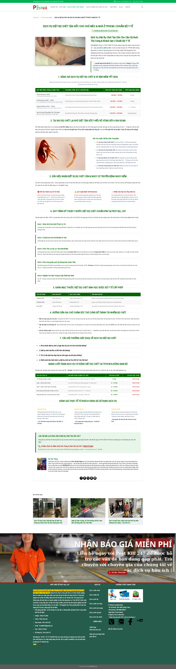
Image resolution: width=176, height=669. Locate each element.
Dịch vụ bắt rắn (94, 599)
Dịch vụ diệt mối (94, 595)
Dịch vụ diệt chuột (94, 590)
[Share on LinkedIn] (95, 478)
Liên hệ (127, 7)
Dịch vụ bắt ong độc (95, 612)
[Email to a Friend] (88, 478)
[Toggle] (37, 346)
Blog (121, 7)
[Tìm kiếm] (142, 7)
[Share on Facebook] (81, 478)
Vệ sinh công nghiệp (46, 17)
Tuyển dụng (92, 627)
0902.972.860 (88, 446)
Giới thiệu (62, 7)
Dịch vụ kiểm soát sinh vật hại (96, 7)
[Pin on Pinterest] (91, 478)
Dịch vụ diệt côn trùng (75, 7)
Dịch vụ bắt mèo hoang (96, 608)
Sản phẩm (113, 7)
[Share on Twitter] (84, 478)
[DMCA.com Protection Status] (37, 644)
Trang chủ (54, 7)
